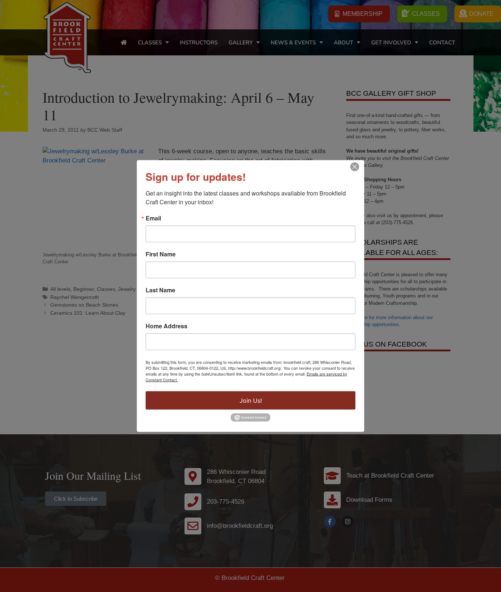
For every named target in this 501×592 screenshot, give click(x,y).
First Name (161, 254)
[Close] (354, 166)
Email (153, 218)
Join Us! (250, 400)
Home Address (166, 326)
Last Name (160, 290)
